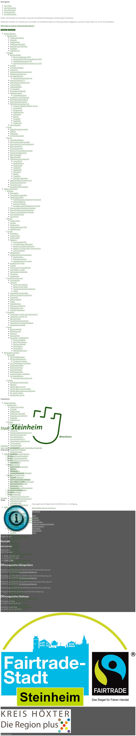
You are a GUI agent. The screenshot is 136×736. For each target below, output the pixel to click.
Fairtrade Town (15, 184)
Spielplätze (14, 233)
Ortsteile (13, 40)
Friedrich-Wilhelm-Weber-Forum (25, 106)
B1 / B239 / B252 (16, 393)
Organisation (15, 89)
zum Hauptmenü (10, 8)
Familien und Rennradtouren (23, 246)
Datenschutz (37, 530)
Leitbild (13, 65)
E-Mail (9, 560)
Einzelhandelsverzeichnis (19, 321)
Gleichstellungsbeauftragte (20, 82)
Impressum (36, 528)
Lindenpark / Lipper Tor (18, 316)
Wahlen (13, 131)
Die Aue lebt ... (18, 257)
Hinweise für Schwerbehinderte (21, 323)
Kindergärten (15, 221)
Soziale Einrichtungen (15, 278)
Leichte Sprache (38, 526)
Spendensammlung (20, 350)
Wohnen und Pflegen (17, 306)
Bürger (9, 138)
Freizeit (10, 231)
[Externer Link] (36, 732)
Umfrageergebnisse (20, 284)
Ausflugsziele (15, 238)
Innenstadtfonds (19, 201)
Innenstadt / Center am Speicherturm (24, 314)
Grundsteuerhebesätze (18, 195)
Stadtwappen (15, 42)
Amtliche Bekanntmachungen (21, 72)
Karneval (13, 333)
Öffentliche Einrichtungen (19, 104)
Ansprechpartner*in (17, 80)
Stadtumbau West (16, 197)
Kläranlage (17, 114)
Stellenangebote (16, 93)
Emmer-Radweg (19, 250)
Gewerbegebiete (16, 369)
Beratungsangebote (20, 286)
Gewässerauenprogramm (22, 261)
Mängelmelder (15, 157)
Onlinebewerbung (20, 95)
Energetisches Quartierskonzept (22, 144)
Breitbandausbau (16, 372)
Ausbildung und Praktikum (19, 97)
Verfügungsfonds (19, 204)
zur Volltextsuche (10, 14)
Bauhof (16, 116)
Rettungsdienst (15, 299)
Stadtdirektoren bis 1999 (22, 61)
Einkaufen (10, 312)
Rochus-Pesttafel (19, 344)
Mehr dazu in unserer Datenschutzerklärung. (17, 26)
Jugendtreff (17, 108)
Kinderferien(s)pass (17, 263)
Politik (9, 127)
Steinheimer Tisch (16, 308)
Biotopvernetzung (20, 259)
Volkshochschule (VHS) (18, 227)
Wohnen (10, 191)
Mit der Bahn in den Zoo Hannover (22, 391)
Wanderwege (15, 252)
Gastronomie (15, 235)
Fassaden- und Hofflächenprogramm (26, 206)
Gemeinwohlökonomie (18, 152)
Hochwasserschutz (17, 214)
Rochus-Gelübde (19, 340)
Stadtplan (13, 48)
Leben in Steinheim (11, 189)
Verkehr (10, 380)
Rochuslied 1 (18, 346)
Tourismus (14, 274)
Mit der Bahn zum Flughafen (20, 389)
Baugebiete (14, 193)
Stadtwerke (17, 170)
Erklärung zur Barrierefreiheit (43, 524)
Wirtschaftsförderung (18, 359)
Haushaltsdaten (16, 87)
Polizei (12, 301)
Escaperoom (14, 276)
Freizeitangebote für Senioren (24, 289)
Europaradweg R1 (20, 242)
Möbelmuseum (15, 331)
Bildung (10, 218)
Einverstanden (11, 29)
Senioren (13, 282)
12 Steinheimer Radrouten (23, 244)
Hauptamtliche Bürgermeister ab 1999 (27, 63)
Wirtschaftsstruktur (17, 357)
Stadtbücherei (18, 112)
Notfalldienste (15, 303)
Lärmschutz (14, 216)
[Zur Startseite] (36, 443)
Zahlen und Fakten (17, 38)
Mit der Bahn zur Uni (17, 386)
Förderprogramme (20, 361)
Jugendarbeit (15, 280)
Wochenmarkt (15, 318)
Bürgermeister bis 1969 (22, 57)
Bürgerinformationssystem (20, 142)
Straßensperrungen (17, 395)
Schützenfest (15, 335)
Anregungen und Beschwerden (21, 150)
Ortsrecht (13, 70)
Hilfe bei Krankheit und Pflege (21, 295)
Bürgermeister (15, 55)
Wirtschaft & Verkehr (11, 352)
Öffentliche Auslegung (18, 74)
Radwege (13, 240)
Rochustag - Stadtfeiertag (19, 338)
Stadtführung (15, 50)
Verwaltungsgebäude (18, 91)
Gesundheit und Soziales (19, 293)
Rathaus (10, 53)
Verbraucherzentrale (17, 325)
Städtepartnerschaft (17, 44)
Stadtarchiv (17, 123)
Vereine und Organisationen (20, 267)
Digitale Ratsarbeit (17, 135)
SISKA (15, 291)
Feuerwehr (14, 297)
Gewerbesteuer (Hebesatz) (20, 374)
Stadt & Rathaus (10, 33)
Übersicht (35, 520)
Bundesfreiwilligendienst (19, 99)
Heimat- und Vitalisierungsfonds (22, 212)
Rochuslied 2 (18, 348)
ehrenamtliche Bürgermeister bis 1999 (27, 59)
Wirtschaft (11, 355)
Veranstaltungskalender (19, 272)
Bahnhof (13, 384)
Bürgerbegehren (16, 146)
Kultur (9, 327)
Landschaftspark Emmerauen (21, 255)
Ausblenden (4, 29)
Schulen (13, 223)
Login (34, 532)
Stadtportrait (12, 36)
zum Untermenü (10, 10)
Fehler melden (37, 522)
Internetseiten (15, 125)
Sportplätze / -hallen (17, 269)
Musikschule (17, 110)
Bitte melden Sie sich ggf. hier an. (44, 508)
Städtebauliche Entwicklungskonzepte (27, 199)
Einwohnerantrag (16, 148)
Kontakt (35, 518)
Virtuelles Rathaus (16, 67)
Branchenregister (16, 367)
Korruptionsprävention (18, 101)
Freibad (13, 265)
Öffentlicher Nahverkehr (19, 382)
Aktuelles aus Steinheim (18, 46)
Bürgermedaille (15, 155)
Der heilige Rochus (20, 342)
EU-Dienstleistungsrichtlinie (20, 363)
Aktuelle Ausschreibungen (22, 78)
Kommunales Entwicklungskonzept (23, 208)
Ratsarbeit (14, 133)
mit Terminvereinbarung (28, 572)
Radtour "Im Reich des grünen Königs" (27, 248)
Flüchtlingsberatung (20, 178)
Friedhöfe (16, 118)
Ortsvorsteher (15, 84)
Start (2, 448)
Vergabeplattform (16, 76)
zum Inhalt (8, 5)
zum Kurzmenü (9, 12)
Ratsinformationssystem (19, 129)
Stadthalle (17, 121)
